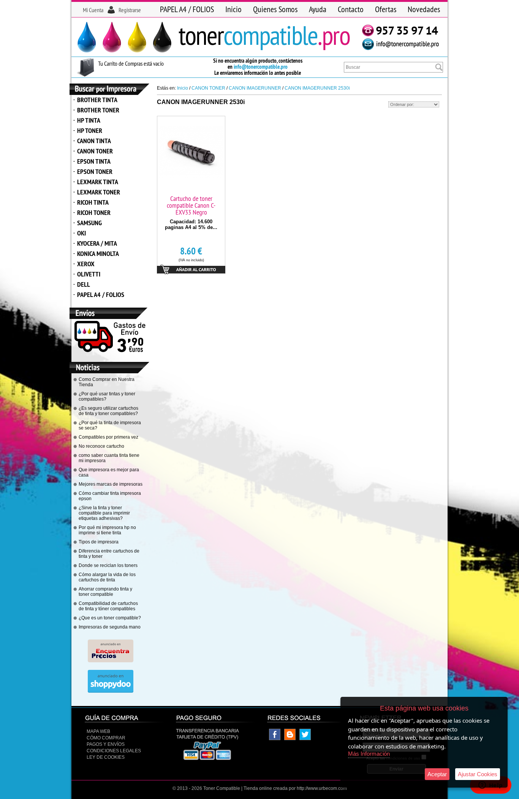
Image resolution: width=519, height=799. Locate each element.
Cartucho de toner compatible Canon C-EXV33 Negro (191, 205)
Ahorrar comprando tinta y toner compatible (105, 591)
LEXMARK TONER (98, 192)
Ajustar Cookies (477, 774)
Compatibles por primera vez (108, 437)
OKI (81, 233)
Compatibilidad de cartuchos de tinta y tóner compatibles (108, 606)
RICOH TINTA (93, 202)
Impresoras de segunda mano (110, 627)
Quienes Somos (275, 9)
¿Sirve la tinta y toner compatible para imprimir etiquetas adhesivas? (104, 513)
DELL (83, 284)
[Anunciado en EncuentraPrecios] (110, 660)
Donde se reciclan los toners (108, 565)
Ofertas (385, 9)
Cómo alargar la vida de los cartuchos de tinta (107, 577)
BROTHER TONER (98, 110)
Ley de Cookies (106, 757)
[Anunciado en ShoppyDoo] (110, 691)
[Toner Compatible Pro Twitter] (305, 738)
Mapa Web (98, 731)
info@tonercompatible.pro (261, 66)
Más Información (369, 753)
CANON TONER (95, 151)
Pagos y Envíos (106, 744)
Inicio (233, 9)
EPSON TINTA (94, 161)
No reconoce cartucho (101, 446)
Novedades (424, 9)
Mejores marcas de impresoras (110, 484)
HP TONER (89, 130)
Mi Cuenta (93, 10)
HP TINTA (88, 120)
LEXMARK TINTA (97, 181)
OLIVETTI (88, 274)
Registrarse (130, 10)
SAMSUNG (89, 222)
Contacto (351, 9)
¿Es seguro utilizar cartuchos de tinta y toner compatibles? (108, 411)
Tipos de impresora (99, 542)
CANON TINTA (94, 140)
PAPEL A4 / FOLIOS (187, 9)
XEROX (86, 263)
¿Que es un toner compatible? (110, 618)
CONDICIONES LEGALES (114, 750)
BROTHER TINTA (97, 99)
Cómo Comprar (106, 738)
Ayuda (317, 9)
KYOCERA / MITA (97, 243)
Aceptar (437, 774)
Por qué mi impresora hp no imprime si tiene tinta (107, 530)
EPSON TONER (94, 171)
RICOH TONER (94, 212)
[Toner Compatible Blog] (290, 738)
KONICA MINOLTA (98, 253)
